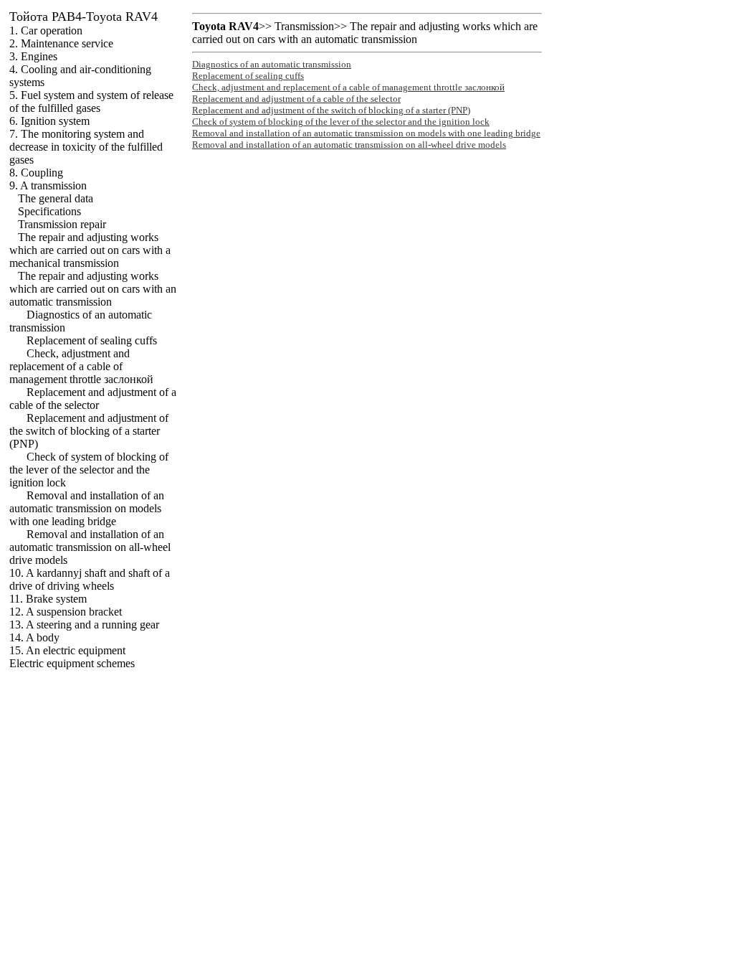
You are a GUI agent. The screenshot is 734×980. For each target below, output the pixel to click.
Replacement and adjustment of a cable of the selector (92, 398)
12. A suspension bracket (65, 612)
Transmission (304, 26)
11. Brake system (48, 599)
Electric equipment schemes (72, 663)
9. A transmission (48, 185)
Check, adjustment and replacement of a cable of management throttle (81, 366)
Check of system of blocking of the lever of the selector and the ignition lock (88, 470)
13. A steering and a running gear (84, 624)
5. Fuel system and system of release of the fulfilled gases (91, 101)
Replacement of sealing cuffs (92, 340)
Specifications (49, 211)
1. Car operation (45, 30)
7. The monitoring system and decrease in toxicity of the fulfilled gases (86, 147)
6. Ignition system (49, 121)
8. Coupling (36, 172)
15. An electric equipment (67, 650)
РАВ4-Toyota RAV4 (83, 16)
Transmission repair (62, 224)
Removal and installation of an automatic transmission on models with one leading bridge (86, 508)
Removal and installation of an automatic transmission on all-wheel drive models (90, 547)
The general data (55, 198)
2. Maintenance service (61, 43)
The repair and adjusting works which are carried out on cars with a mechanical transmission (90, 250)
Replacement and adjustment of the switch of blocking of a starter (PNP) (88, 431)
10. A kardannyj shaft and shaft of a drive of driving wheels (89, 579)
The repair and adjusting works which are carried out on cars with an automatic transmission (92, 289)
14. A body (34, 637)
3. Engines (33, 56)
